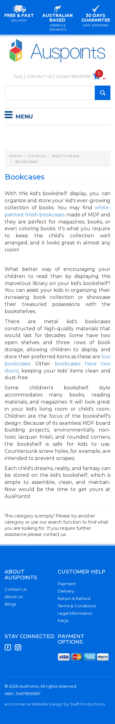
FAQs (63, 620)
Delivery (66, 591)
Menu (24, 116)
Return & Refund (74, 598)
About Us (14, 596)
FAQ (18, 76)
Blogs (10, 603)
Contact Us (39, 76)
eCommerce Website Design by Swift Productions (55, 704)
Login (62, 76)
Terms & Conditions (77, 605)
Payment (67, 583)
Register (81, 76)
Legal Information (75, 613)
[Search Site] (102, 93)
